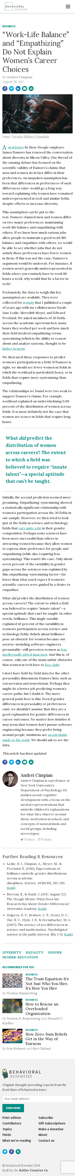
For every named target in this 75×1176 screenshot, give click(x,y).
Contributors (11, 1123)
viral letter (16, 147)
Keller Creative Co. (34, 1170)
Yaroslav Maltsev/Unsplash (30, 136)
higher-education (20, 957)
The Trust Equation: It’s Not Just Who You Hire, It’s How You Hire (47, 983)
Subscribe (45, 1118)
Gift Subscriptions (51, 1123)
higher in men (12, 349)
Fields (6, 1135)
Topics (7, 1129)
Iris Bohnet (16, 1048)
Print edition (11, 1118)
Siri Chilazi (42, 1048)
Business (9, 26)
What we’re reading (16, 1141)
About (42, 1135)
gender (55, 952)
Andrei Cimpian (19, 77)
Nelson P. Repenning (23, 1018)
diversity (11, 952)
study (30, 302)
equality (35, 952)
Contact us (46, 1141)
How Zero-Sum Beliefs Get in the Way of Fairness (46, 1039)
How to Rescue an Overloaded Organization (42, 1009)
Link (11, 888)
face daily (52, 665)
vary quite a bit (30, 528)
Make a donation (50, 1129)
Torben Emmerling (22, 993)
